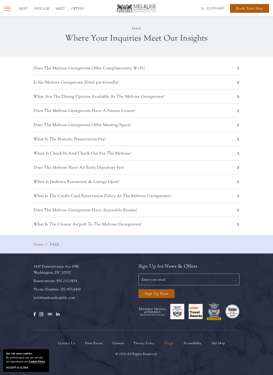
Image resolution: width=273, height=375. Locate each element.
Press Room (93, 343)
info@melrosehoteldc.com (54, 297)
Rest (23, 8)
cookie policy (37, 361)
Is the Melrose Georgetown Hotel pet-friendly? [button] (76, 82)
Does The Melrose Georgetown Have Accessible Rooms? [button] (85, 209)
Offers (77, 8)
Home (38, 244)
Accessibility (192, 343)
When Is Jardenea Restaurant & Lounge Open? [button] (77, 181)
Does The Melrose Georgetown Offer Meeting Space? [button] (82, 124)
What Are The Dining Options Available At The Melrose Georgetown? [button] (99, 96)
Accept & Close (17, 367)
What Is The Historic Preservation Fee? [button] (70, 139)
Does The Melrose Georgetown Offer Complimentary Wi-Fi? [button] (89, 68)
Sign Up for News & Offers (167, 266)
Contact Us (66, 343)
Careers (118, 343)
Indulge (41, 8)
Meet (60, 8)
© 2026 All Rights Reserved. (136, 354)
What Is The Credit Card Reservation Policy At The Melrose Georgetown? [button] (102, 195)
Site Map (218, 343)
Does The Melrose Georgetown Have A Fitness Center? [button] (85, 110)
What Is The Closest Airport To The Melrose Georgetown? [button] (88, 224)
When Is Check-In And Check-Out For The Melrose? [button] (83, 153)
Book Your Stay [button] (249, 9)
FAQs (136, 28)
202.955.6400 (70, 289)
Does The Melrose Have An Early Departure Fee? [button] (79, 167)
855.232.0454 (67, 281)
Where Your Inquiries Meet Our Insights (136, 38)
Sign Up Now (156, 293)
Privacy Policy (144, 343)
